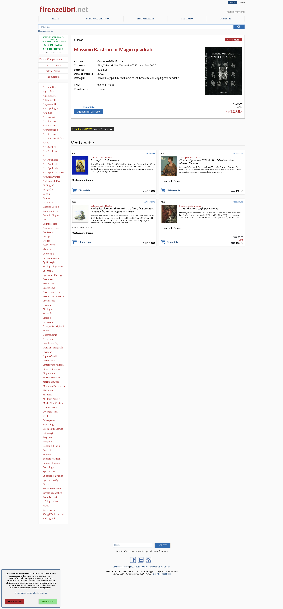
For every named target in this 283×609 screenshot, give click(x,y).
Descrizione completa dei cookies (31, 593)
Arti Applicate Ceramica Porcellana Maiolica (53, 160)
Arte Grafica (49, 147)
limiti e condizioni (53, 52)
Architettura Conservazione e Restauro (51, 126)
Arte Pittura (233, 39)
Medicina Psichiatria (54, 386)
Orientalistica (50, 411)
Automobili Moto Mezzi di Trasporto (53, 181)
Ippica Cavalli (50, 356)
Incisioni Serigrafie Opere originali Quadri (53, 348)
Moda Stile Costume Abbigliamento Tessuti (54, 403)
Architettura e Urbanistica (50, 130)
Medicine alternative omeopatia (49, 390)
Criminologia (50, 224)
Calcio (46, 198)
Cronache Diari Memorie (51, 228)
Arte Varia (150, 153)
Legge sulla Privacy (138, 567)
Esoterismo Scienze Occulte (53, 296)
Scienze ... (48, 454)
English (242, 2)
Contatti (225, 19)
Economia (48, 253)
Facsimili (47, 305)
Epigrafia (48, 271)
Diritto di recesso (121, 567)
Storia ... (47, 484)
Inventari (47, 352)
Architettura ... (50, 121)
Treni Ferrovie (50, 497)
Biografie (48, 189)
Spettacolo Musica (53, 476)
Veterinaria (49, 510)
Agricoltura (49, 91)
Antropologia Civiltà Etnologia (52, 108)
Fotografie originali (53, 326)
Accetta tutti (48, 601)
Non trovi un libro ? (98, 19)
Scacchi (47, 450)
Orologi (47, 416)
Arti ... (46, 155)
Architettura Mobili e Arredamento (53, 138)
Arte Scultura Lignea (50, 151)
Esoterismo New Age (52, 292)
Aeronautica (49, 87)
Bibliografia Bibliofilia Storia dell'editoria (52, 185)
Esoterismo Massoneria (49, 288)
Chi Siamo (187, 19)
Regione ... (48, 437)
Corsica (47, 219)
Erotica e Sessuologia (49, 279)
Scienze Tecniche (52, 463)
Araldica (47, 112)
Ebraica (47, 249)
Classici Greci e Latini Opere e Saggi (53, 207)
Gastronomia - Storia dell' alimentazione (51, 335)
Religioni (48, 441)
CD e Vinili (48, 202)
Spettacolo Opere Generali (52, 480)
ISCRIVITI (162, 545)
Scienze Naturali (52, 458)
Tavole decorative (52, 493)
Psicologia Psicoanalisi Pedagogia (49, 433)
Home (55, 19)
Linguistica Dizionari (49, 373)
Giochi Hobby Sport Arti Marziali (53, 343)
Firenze (47, 318)
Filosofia (47, 313)
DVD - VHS (49, 245)
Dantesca (48, 232)
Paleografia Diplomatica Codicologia (49, 420)
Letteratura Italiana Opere (53, 365)
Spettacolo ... (50, 471)
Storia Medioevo (52, 488)
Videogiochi (49, 518)
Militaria (47, 394)
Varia (45, 505)
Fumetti (47, 330)
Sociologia (49, 467)
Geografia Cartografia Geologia (49, 339)
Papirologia (49, 424)
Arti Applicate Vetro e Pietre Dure (54, 173)
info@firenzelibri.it (162, 574)
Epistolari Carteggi (53, 275)
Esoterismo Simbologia (49, 301)
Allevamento (49, 100)
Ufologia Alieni (51, 501)
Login (229, 12)
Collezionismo (51, 211)
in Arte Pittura (90, 129)
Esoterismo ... (50, 283)
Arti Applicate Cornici (50, 164)
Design (46, 236)
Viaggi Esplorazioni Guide (53, 514)
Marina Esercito (51, 377)
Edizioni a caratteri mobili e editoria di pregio (53, 258)
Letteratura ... (50, 360)
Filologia (47, 309)
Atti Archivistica (51, 177)
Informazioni (145, 19)
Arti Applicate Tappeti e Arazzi (51, 168)
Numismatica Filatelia (50, 407)
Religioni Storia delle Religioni (51, 446)
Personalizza (14, 601)
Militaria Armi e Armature (51, 399)
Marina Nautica (51, 382)
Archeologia (49, 117)
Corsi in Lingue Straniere (51, 215)
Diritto (46, 241)
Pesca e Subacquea (53, 429)
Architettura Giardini (49, 134)
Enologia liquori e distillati (52, 266)
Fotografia (48, 322)
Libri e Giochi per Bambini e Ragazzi (52, 369)
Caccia (46, 194)
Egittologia (49, 262)
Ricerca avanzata (45, 31)
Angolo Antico (51, 104)
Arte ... (46, 142)
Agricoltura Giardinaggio (50, 96)
